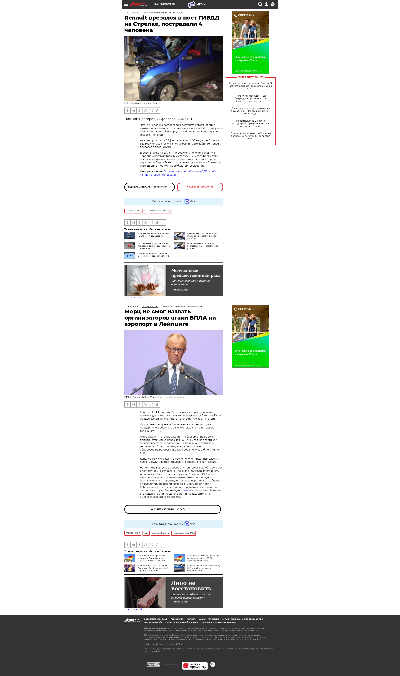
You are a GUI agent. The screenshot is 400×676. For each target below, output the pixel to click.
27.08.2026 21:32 (131, 306)
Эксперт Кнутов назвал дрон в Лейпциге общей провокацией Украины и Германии (153, 568)
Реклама (191, 619)
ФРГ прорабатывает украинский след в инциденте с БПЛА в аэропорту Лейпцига (203, 558)
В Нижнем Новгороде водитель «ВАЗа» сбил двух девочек (153, 234)
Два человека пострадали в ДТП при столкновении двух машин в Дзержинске (154, 246)
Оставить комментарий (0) (200, 187)
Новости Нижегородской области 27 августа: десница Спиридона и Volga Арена (250, 86)
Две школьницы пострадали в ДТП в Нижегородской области (153, 254)
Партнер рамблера (171, 664)
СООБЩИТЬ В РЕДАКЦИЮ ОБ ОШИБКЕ (219, 622)
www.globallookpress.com (172, 397)
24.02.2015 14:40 (131, 13)
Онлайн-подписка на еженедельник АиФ (242, 619)
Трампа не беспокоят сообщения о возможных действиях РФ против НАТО (251, 136)
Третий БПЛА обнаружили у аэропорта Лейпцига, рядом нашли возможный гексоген (151, 558)
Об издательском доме (155, 619)
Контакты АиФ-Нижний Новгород (181, 622)
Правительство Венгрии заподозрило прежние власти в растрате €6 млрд (250, 124)
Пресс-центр (177, 619)
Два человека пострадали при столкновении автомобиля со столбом (202, 236)
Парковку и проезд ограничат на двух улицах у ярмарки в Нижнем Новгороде (250, 111)
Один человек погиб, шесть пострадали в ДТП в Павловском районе (203, 246)
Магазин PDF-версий (209, 619)
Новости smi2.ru (134, 297)
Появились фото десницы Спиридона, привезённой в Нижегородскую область (251, 99)
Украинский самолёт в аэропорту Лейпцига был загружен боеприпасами (203, 568)
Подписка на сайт (153, 622)
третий (185, 490)
